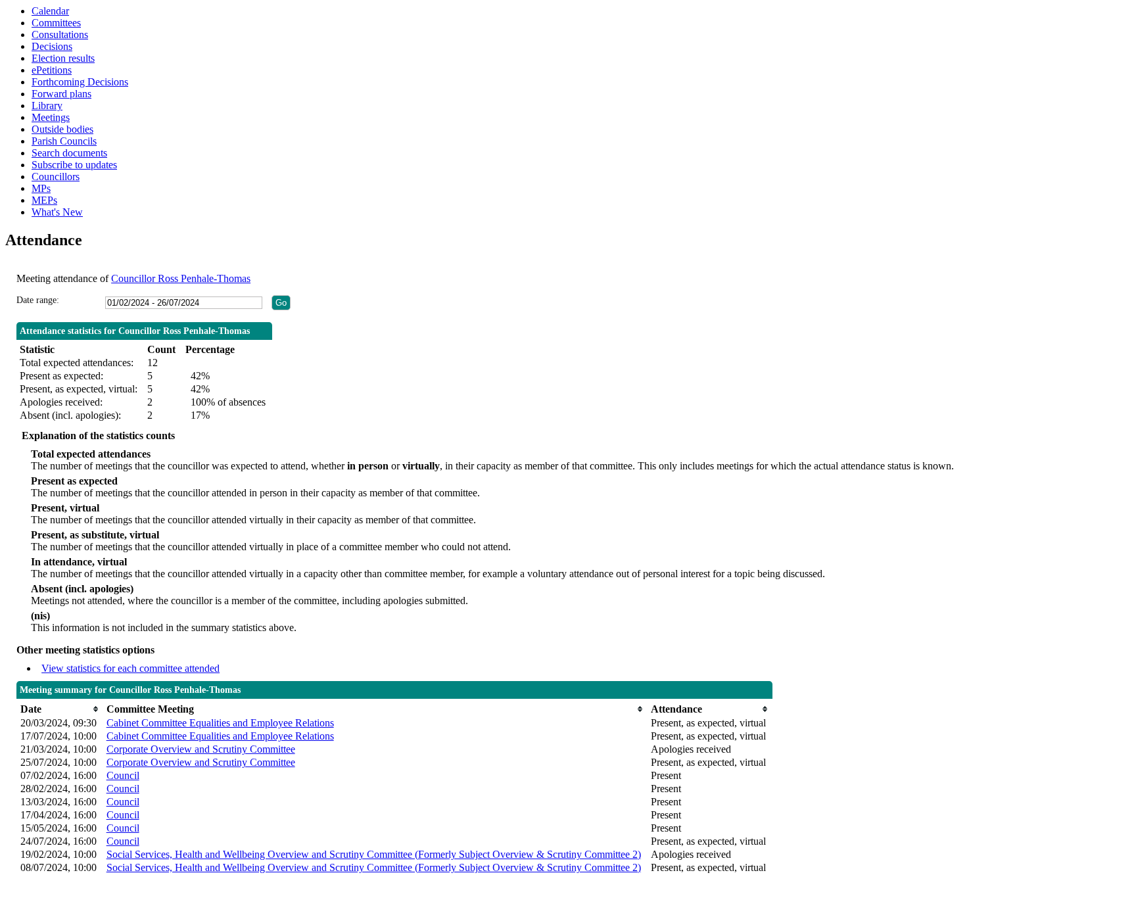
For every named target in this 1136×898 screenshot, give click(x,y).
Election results (63, 58)
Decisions (52, 46)
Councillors (56, 176)
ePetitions (52, 70)
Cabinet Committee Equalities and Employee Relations (220, 722)
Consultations (60, 34)
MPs (41, 188)
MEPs (44, 200)
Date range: (37, 300)
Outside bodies (62, 129)
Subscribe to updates (74, 164)
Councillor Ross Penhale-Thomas (180, 278)
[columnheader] (60, 709)
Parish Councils (64, 141)
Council (122, 775)
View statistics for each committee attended (130, 668)
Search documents (69, 152)
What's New (57, 212)
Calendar (50, 10)
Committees (56, 22)
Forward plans (61, 93)
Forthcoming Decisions (80, 81)
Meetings (51, 117)
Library (47, 105)
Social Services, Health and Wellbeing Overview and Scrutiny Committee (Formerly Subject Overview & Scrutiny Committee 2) (373, 854)
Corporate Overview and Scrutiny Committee (200, 749)
